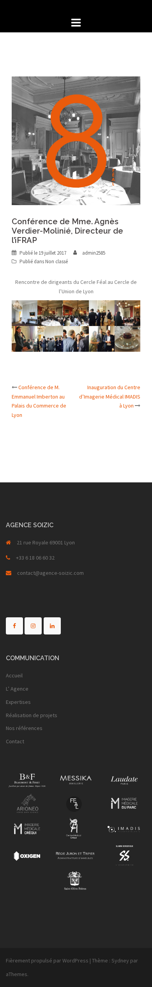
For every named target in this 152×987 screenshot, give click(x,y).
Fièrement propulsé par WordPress (47, 960)
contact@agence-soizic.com (50, 572)
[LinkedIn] (52, 625)
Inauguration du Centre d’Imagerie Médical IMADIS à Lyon (109, 396)
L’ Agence (17, 688)
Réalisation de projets (31, 715)
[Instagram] (33, 625)
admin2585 (93, 253)
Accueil (14, 675)
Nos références (24, 728)
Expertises (18, 701)
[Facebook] (14, 625)
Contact (15, 741)
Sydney (120, 960)
